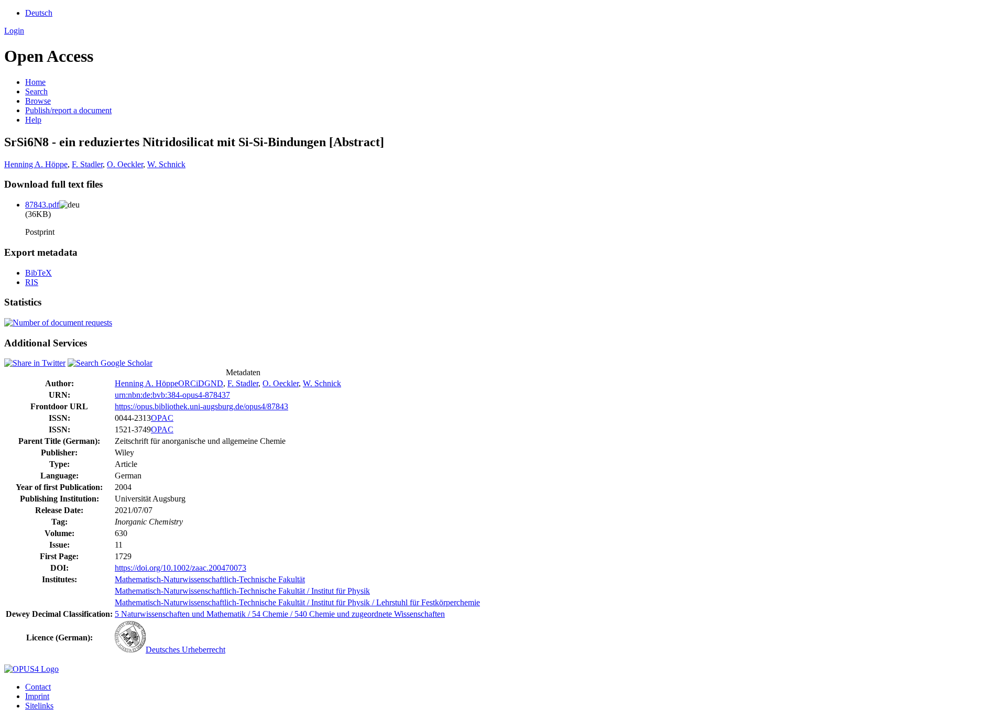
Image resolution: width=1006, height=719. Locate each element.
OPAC (162, 417)
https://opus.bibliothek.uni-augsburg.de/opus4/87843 (201, 406)
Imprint (37, 696)
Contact (38, 686)
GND (213, 383)
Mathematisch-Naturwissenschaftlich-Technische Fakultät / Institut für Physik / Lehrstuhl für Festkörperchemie (297, 602)
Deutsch (38, 12)
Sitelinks (39, 705)
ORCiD (191, 383)
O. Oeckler (125, 164)
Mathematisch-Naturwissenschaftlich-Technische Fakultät (210, 579)
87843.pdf (42, 204)
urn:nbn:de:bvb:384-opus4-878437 (172, 394)
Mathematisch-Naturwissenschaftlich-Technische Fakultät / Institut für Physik (242, 590)
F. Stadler (87, 164)
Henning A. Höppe (36, 164)
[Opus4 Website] (31, 668)
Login (14, 30)
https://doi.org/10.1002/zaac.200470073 (180, 567)
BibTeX (38, 272)
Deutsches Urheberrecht (185, 649)
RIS (31, 282)
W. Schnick (166, 164)
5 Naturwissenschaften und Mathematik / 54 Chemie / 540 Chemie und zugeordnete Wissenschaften (280, 613)
